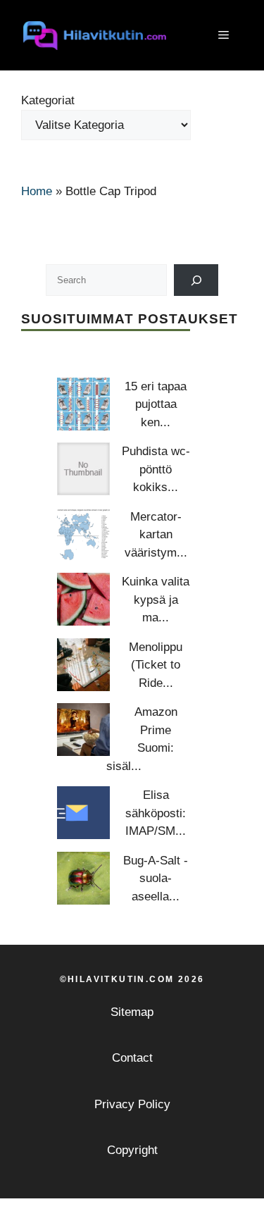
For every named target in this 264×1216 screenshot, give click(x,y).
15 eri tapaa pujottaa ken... (156, 404)
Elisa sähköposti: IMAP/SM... (155, 813)
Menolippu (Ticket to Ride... (155, 665)
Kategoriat (48, 100)
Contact (132, 1058)
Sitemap (132, 1012)
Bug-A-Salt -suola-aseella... (155, 878)
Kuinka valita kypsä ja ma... (155, 599)
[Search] (196, 280)
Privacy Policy (132, 1104)
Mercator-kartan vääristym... (156, 534)
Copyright (132, 1150)
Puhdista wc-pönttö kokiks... (156, 469)
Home (36, 191)
